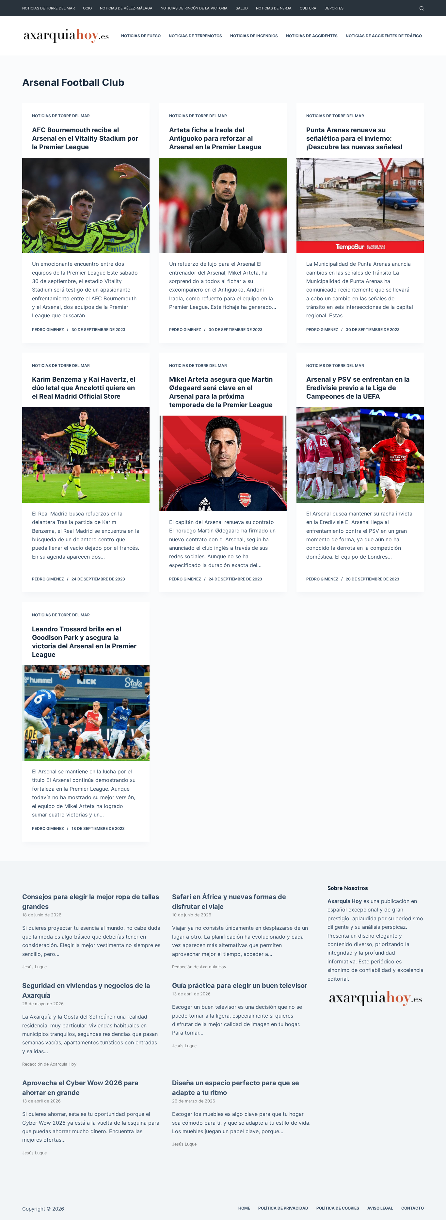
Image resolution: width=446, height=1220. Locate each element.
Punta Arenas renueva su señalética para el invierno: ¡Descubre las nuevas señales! (354, 138)
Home (244, 1208)
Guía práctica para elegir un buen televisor (239, 986)
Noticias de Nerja (274, 8)
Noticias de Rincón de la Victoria (194, 8)
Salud (242, 8)
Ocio (87, 8)
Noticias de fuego (141, 35)
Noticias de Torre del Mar (48, 8)
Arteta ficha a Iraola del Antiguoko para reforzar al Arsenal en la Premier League (215, 138)
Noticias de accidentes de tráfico (384, 35)
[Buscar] (422, 8)
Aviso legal (380, 1208)
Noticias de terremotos (195, 35)
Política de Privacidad (283, 1208)
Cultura (308, 8)
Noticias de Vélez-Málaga (126, 8)
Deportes (334, 8)
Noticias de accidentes (312, 35)
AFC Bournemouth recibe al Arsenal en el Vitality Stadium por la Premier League (85, 138)
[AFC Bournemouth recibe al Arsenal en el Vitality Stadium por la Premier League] (86, 205)
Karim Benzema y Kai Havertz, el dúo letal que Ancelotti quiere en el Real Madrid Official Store (83, 387)
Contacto (412, 1208)
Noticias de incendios (254, 35)
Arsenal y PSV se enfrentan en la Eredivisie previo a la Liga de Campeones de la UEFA (358, 387)
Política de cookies (337, 1208)
